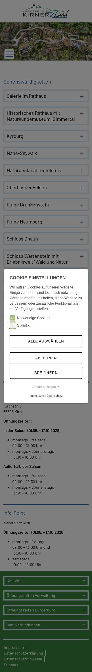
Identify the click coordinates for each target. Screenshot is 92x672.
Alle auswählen (46, 341)
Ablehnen (46, 358)
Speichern (46, 373)
